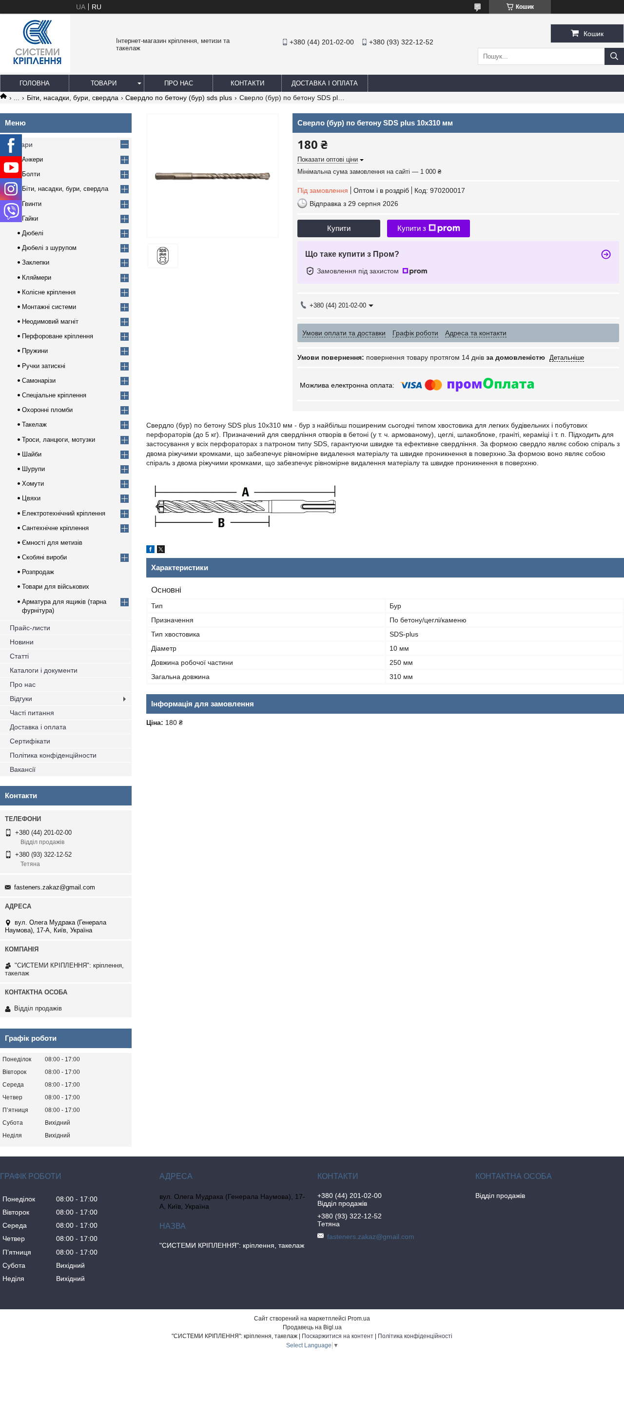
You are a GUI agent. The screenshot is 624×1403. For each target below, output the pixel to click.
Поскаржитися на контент (337, 1336)
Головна (35, 83)
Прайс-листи (30, 628)
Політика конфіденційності (415, 1336)
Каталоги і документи (44, 670)
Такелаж (34, 424)
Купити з (411, 228)
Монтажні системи (49, 306)
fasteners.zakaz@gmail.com (54, 887)
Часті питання (32, 713)
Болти (31, 174)
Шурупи (33, 469)
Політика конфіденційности (53, 755)
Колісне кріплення (49, 292)
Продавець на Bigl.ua (312, 1327)
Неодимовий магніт (50, 321)
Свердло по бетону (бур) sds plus (178, 98)
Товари (104, 83)
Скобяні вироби (44, 557)
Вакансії (23, 769)
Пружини (35, 350)
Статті (19, 656)
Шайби (31, 454)
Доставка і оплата (325, 83)
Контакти (247, 83)
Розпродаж (38, 572)
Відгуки (21, 698)
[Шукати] (614, 56)
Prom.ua (359, 1318)
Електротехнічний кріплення (63, 513)
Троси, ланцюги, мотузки (58, 439)
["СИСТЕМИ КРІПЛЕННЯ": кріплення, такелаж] (35, 70)
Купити (339, 228)
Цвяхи (31, 498)
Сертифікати (30, 741)
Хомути (33, 483)
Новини (22, 642)
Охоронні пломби (47, 409)
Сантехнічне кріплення (55, 528)
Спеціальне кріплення (54, 395)
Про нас (178, 83)
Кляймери (36, 277)
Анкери (32, 159)
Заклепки (35, 262)
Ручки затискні (43, 366)
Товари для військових (55, 586)
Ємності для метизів (52, 542)
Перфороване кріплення (57, 336)
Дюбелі (32, 233)
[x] (161, 551)
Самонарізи (39, 380)
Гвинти (31, 203)
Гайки (30, 218)
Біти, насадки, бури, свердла (72, 98)
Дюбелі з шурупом (49, 247)
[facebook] (150, 551)
